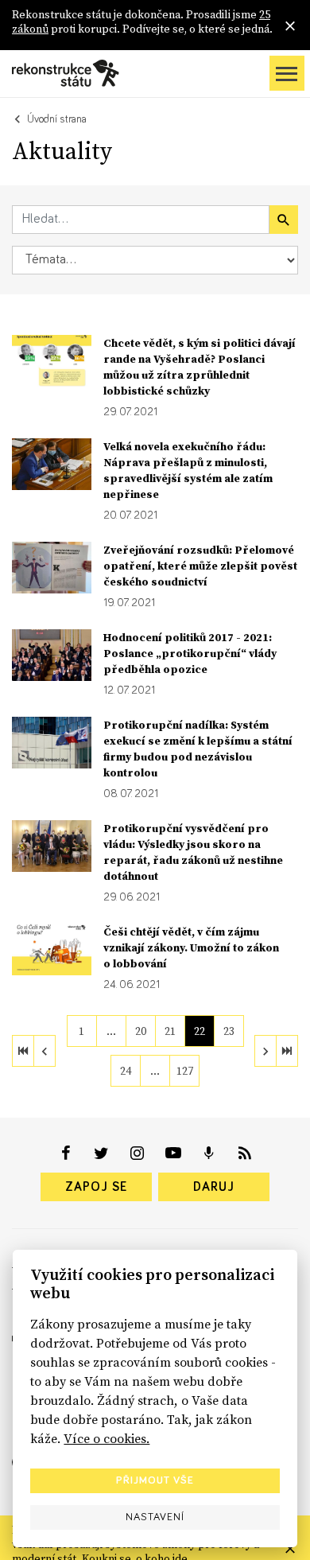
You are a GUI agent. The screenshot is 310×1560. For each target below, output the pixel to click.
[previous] (44, 1051)
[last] (287, 1051)
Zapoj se (96, 1187)
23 (228, 1031)
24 (125, 1071)
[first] (23, 1051)
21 (170, 1031)
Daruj (213, 1187)
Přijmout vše (155, 1480)
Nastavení (155, 1517)
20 (140, 1031)
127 (184, 1071)
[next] (265, 1051)
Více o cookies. (106, 1438)
